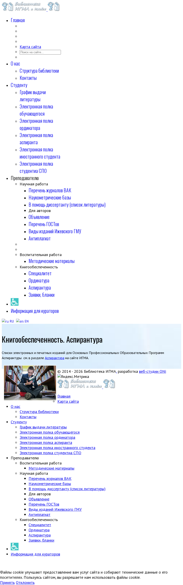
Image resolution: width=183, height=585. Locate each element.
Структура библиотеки (39, 70)
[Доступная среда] (15, 303)
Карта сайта (30, 46)
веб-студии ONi (152, 371)
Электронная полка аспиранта (36, 138)
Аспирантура (40, 287)
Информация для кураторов (35, 310)
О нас (15, 63)
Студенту (19, 84)
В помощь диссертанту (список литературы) (67, 204)
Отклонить (25, 582)
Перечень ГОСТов (44, 223)
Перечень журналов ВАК (50, 190)
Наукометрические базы (50, 197)
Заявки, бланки (41, 294)
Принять (7, 582)
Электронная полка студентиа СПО (36, 167)
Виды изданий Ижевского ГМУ (55, 231)
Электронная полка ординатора (36, 124)
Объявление (39, 216)
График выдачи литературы (33, 95)
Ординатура (39, 280)
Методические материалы (52, 260)
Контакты (28, 77)
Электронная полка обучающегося (36, 110)
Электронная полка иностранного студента (40, 153)
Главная (18, 19)
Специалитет (40, 273)
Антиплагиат (40, 238)
